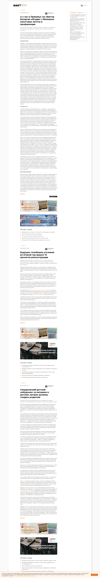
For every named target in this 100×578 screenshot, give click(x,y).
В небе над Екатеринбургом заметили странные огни (35, 238)
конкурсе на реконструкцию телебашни (41, 290)
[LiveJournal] (56, 196)
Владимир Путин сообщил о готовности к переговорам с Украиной (38, 232)
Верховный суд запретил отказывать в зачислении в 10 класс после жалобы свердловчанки (38, 373)
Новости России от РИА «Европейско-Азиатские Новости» (17, 5)
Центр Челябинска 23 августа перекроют (32, 234)
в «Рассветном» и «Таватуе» (27, 490)
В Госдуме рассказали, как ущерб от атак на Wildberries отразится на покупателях (77, 15)
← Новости (23, 10)
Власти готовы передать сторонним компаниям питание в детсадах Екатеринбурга (77, 33)
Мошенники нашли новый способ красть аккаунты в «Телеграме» (38, 571)
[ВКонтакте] (50, 196)
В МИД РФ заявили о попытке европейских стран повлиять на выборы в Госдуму (39, 369)
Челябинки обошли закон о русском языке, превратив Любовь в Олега (39, 560)
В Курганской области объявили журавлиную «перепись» (36, 240)
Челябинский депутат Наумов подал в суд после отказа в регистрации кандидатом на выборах (76, 28)
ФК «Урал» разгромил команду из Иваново (32, 236)
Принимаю (94, 574)
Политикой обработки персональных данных (24, 575)
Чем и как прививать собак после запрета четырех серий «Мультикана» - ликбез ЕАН (77, 23)
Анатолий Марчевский (38, 294)
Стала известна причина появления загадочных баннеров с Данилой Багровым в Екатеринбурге (78, 38)
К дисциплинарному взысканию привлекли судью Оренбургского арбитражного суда (77, 19)
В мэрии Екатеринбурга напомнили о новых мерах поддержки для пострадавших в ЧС (38, 366)
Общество (22, 322)
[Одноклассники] (51, 196)
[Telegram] (53, 196)
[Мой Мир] (55, 196)
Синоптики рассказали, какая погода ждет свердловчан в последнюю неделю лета (39, 569)
